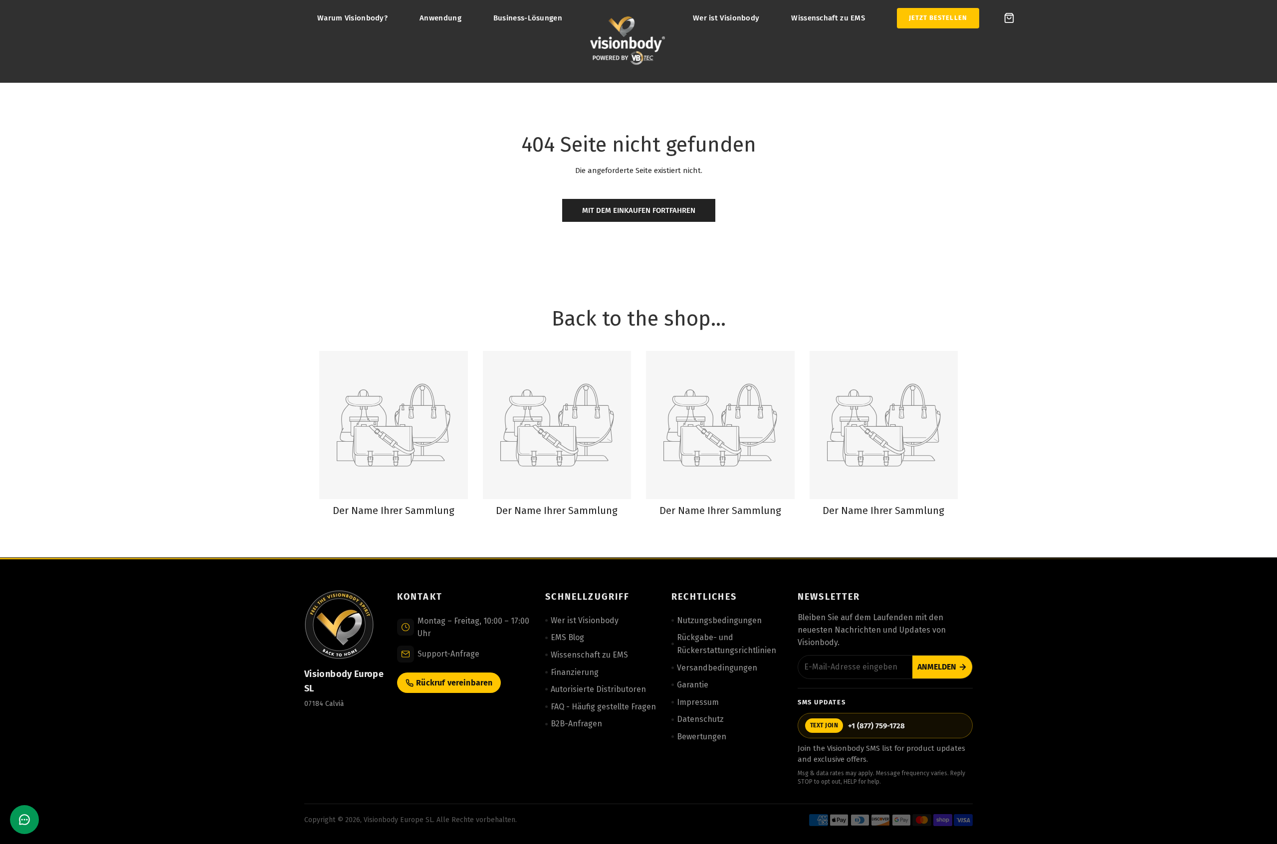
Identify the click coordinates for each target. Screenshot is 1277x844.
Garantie (692, 684)
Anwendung (440, 17)
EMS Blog (567, 637)
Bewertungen (701, 736)
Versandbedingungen (717, 668)
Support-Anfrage (448, 654)
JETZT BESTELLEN (938, 17)
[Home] (627, 41)
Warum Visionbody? (352, 17)
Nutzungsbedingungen (719, 620)
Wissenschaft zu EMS (828, 17)
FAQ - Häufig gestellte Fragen (603, 706)
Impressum (698, 702)
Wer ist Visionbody (726, 17)
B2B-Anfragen (576, 723)
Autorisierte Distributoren (598, 689)
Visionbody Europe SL (398, 820)
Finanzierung (575, 672)
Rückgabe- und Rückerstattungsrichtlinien (726, 644)
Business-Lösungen (527, 17)
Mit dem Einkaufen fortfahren (638, 210)
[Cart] (1009, 18)
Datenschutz (700, 719)
